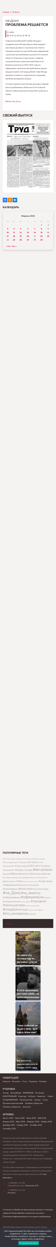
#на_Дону (16, 101)
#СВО (30, 865)
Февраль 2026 (33, 1121)
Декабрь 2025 (9, 1125)
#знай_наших (45, 881)
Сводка (37, 1100)
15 (41, 232)
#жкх (19, 881)
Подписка (33, 1081)
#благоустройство (40, 873)
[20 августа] (28, 156)
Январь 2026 (46, 1121)
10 (8, 232)
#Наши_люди (21, 866)
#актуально (42, 869)
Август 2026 (8, 1118)
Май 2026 (42, 1118)
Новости (6, 1081)
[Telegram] (15, 200)
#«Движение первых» (24, 859)
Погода (8, 923)
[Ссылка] (28, 352)
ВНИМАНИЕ (28, 1093)
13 (28, 232)
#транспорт (33, 910)
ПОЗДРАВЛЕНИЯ (10, 1100)
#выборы (34, 878)
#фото (40, 910)
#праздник (38, 901)
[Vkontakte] (5, 200)
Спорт (45, 1100)
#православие (24, 901)
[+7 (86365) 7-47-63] (5, 1191)
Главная (6, 12)
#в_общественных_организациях (16, 877)
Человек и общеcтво (34, 1103)
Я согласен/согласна (29, 1243)
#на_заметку (31, 893)
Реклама (42, 1081)
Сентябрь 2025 (9, 1128)
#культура (25, 888)
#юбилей (32, 914)
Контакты (16, 1081)
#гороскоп (43, 877)
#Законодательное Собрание (15, 862)
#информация (10, 884)
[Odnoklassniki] (10, 200)
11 (14, 232)
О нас (24, 1081)
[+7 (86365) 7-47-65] (5, 1184)
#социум (10, 909)
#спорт (23, 909)
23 (48, 236)
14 (35, 232)
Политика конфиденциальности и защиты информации (27, 1216)
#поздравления (11, 901)
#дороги (12, 881)
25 (14, 240)
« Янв (8, 246)
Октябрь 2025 (36, 1125)
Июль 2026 (20, 1118)
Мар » (14, 246)
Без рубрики (16, 1093)
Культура (22, 1096)
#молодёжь (43, 889)
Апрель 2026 (8, 1121)
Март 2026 (20, 1121)
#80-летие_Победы (9, 859)
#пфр (37, 905)
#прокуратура (30, 905)
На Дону (15, 12)
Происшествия (26, 1100)
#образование (11, 897)
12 (21, 232)
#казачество (24, 885)
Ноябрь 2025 (22, 1125)
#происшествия (14, 905)
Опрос (50, 1096)
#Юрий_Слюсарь (24, 870)
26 (21, 240)
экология (26, 1107)
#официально (32, 897)
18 (14, 236)
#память (47, 897)
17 (8, 236)
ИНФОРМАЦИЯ (10, 1096)
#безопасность (19, 873)
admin (11, 32)
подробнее (15, 1234)
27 (28, 240)
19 (21, 236)
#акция (6, 874)
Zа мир (6, 1093)
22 (41, 236)
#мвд (35, 889)
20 (28, 236)
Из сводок (39, 1093)
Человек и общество (12, 1107)
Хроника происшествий (13, 1103)
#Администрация (38, 859)
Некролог (41, 1096)
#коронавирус (10, 888)
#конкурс (34, 885)
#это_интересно (15, 913)
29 (41, 240)
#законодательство (30, 881)
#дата (6, 881)
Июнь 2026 (31, 1118)
